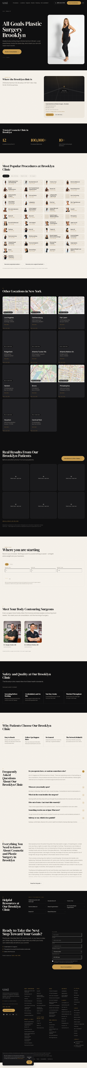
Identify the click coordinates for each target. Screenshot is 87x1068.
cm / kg (11, 564)
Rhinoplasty (39, 1000)
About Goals (76, 1010)
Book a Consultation (12, 52)
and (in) (33, 567)
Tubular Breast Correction (27, 1037)
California (76, 999)
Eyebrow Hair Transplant (54, 1005)
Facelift (38, 991)
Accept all (29, 1062)
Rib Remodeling (27, 1013)
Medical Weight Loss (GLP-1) (53, 1029)
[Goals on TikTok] (10, 1014)
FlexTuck (26, 998)
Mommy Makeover (33, 906)
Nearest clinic (56, 948)
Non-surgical (32, 176)
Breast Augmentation (53, 906)
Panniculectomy (40, 1027)
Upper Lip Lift (39, 1010)
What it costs (77, 1019)
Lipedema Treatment (28, 1015)
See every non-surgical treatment (35, 264)
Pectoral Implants (28, 1042)
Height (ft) (8, 567)
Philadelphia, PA (65, 1023)
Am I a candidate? (44, 2)
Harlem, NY (64, 1018)
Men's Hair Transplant (53, 995)
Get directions (50, 114)
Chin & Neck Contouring (29, 1005)
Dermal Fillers (52, 1024)
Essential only (29, 1058)
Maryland (76, 997)
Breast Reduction (52, 911)
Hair (50, 988)
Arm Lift (38, 1021)
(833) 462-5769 (6, 328)
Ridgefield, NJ (64, 1009)
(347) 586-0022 (58, 114)
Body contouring (14, 176)
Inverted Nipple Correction (27, 1040)
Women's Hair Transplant (54, 997)
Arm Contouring (27, 1003)
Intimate (64, 988)
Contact (76, 1035)
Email (53, 943)
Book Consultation (67, 967)
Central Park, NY (65, 1027)
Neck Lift (39, 993)
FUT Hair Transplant (53, 993)
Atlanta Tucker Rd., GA (66, 1011)
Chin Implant (39, 1003)
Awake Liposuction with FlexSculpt (34, 900)
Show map (64, 91)
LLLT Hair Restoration (53, 1010)
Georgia (75, 993)
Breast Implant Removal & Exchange (29, 1034)
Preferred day (56, 954)
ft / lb (7, 564)
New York (76, 990)
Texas (75, 1004)
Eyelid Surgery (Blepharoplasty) (40, 996)
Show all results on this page (10, 521)
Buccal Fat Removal (41, 1005)
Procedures (15, 2)
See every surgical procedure (12, 264)
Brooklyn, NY (64, 1016)
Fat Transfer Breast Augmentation (71, 906)
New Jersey (76, 995)
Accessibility (43, 1059)
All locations (76, 1015)
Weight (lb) (60, 567)
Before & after (77, 1017)
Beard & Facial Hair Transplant (53, 1003)
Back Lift (39, 1025)
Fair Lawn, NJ (64, 1007)
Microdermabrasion (53, 1035)
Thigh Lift (39, 1023)
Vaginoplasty (64, 993)
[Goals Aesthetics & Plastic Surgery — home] (5, 3)
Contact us (50, 1059)
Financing (38, 2)
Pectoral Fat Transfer (29, 1045)
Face (38, 988)
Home (4, 11)
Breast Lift (31, 911)
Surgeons (28, 2)
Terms (37, 1059)
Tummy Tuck (70, 901)
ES (83, 2)
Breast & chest (24, 176)
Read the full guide (36, 883)
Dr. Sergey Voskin (53, 111)
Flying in (75, 1033)
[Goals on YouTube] (13, 1014)
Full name (54, 931)
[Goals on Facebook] (7, 1014)
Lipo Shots (51, 1027)
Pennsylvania (77, 1002)
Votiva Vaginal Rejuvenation (65, 996)
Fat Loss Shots (27, 1010)
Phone (53, 937)
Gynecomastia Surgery (29, 1031)
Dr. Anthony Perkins (61, 111)
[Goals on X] (16, 1014)
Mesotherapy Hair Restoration (53, 1013)
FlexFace (39, 1013)
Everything (6, 176)
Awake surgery (77, 1021)
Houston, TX (64, 1025)
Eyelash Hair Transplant (54, 1007)
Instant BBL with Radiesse (52, 1032)
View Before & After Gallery (73, 458)
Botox (50, 1022)
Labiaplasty (64, 991)
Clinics (64, 1000)
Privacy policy (20, 1058)
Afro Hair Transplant (53, 1000)
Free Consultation (74, 3)
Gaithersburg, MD (65, 1005)
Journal (75, 1031)
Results (33, 2)
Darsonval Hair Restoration (52, 1016)
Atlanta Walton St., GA (66, 1014)
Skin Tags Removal (53, 1037)
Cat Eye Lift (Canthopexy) (40, 1008)
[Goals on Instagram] (4, 1014)
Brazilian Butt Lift (52, 901)
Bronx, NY (64, 1021)
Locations (22, 2)
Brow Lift (39, 998)
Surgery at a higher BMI (79, 1024)
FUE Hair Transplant (53, 991)
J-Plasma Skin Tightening (27, 1008)
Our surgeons (77, 1012)
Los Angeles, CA (65, 1002)
